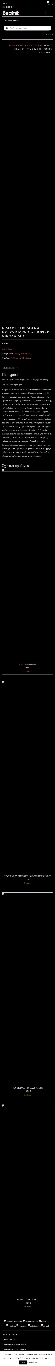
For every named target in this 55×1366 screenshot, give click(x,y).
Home (12, 45)
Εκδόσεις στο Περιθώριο (21, 358)
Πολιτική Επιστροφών (15, 1349)
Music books (34, 45)
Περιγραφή (9, 368)
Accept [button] (22, 1362)
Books (21, 45)
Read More (32, 1362)
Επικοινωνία (10, 1334)
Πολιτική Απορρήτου (14, 1344)
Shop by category (11, 20)
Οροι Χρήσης (10, 1339)
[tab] (10, 368)
